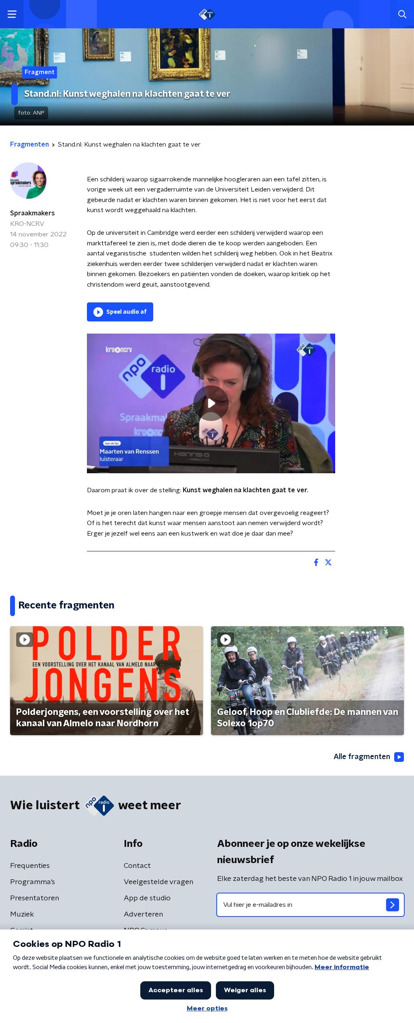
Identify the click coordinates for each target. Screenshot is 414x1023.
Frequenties (30, 866)
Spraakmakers (32, 213)
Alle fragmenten (362, 757)
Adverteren (143, 914)
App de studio (147, 898)
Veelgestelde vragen (158, 882)
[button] (12, 14)
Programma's (32, 882)
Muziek (22, 914)
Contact (137, 866)
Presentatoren (34, 898)
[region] (211, 403)
